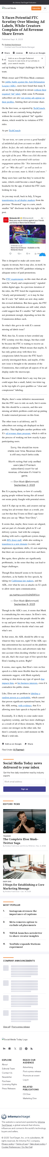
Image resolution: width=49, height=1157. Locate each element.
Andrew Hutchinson (13, 44)
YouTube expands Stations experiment (24, 945)
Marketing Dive (30, 1098)
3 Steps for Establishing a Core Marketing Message (23, 886)
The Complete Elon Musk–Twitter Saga (20, 841)
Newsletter (7, 1077)
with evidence (24, 705)
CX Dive (26, 1094)
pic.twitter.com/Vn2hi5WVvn (25, 594)
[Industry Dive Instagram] (20, 1048)
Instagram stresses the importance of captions (23, 912)
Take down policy (38, 1144)
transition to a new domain (14, 543)
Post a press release (21, 1026)
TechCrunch (39, 108)
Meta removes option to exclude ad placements (23, 923)
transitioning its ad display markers (18, 200)
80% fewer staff (14, 539)
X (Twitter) (18, 749)
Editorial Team (8, 1068)
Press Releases (9, 1088)
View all (6, 1026)
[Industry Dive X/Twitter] (15, 1048)
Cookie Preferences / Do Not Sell (17, 1147)
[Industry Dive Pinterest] (26, 1048)
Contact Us (7, 1072)
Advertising (28, 1067)
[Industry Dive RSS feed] (31, 1048)
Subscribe (36, 8)
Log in (26, 1079)
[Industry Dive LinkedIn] (4, 1048)
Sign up (24, 789)
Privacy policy (8, 1144)
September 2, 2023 (24, 485)
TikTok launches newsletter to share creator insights (25, 934)
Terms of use (22, 1144)
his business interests (27, 683)
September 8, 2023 (24, 604)
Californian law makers (22, 580)
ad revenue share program (18, 433)
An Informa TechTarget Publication (24, 3)
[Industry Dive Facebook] (9, 1048)
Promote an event (31, 1075)
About (5, 1064)
